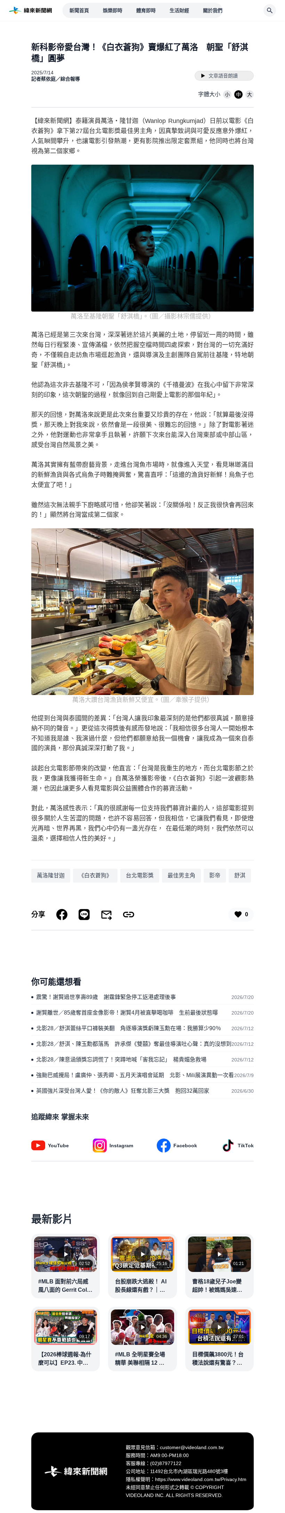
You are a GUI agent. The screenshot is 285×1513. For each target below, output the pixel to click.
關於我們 (212, 10)
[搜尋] (269, 10)
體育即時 (146, 10)
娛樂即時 (112, 10)
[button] (227, 94)
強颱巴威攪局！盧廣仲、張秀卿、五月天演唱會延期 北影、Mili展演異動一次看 (135, 1075)
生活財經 (179, 10)
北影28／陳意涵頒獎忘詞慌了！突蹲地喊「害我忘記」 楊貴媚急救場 (121, 1060)
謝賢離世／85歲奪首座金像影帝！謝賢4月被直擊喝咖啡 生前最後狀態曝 (127, 1013)
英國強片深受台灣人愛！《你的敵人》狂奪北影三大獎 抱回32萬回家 (122, 1091)
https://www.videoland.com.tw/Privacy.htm (200, 1479)
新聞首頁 (79, 10)
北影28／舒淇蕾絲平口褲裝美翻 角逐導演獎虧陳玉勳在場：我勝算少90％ (128, 1028)
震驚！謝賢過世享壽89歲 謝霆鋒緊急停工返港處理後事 (106, 997)
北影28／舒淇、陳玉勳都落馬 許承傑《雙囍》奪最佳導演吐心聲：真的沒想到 (133, 1044)
